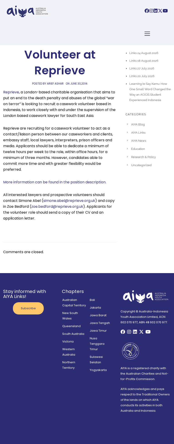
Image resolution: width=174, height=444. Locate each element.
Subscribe (28, 308)
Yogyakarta (98, 370)
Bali (92, 300)
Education (138, 149)
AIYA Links (138, 132)
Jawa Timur (98, 330)
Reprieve (11, 92)
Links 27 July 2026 (141, 68)
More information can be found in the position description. (54, 182)
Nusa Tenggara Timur (97, 343)
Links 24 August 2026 (143, 53)
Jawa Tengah (100, 323)
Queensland (71, 326)
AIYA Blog (138, 124)
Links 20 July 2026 (142, 76)
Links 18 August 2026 (143, 60)
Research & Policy (143, 157)
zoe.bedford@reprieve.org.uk (57, 206)
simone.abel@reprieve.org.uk (69, 200)
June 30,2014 (78, 83)
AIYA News (138, 140)
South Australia (73, 334)
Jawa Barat (98, 315)
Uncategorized (141, 165)
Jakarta (95, 307)
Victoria (68, 341)
